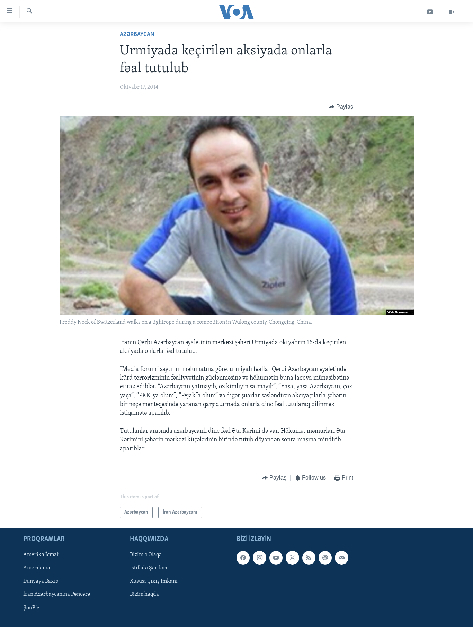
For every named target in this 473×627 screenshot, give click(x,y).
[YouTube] (430, 12)
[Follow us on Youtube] (276, 558)
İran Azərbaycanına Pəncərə (56, 595)
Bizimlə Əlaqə (146, 555)
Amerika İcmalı (41, 555)
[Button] (341, 106)
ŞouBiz (31, 608)
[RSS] (308, 558)
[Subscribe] (341, 558)
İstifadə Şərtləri (148, 568)
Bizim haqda (144, 595)
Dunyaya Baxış (40, 581)
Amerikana (36, 568)
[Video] (451, 12)
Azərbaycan (137, 35)
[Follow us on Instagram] (259, 558)
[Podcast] (325, 558)
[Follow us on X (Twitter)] (292, 558)
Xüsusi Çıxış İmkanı (154, 581)
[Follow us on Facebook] (243, 558)
